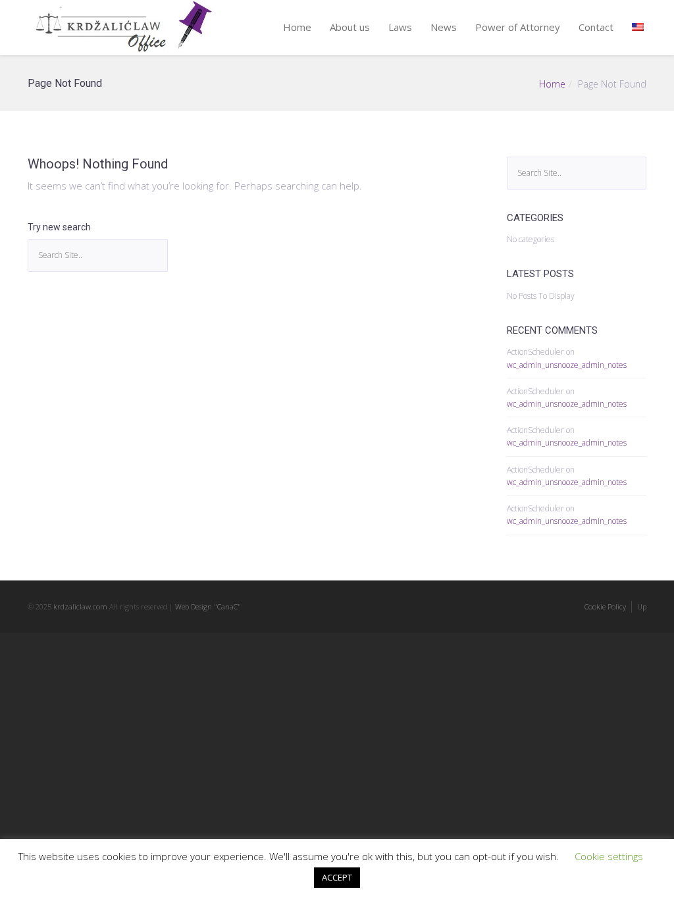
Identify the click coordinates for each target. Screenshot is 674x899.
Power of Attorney (517, 27)
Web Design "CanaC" (208, 606)
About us (350, 27)
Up (641, 606)
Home (297, 27)
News (443, 27)
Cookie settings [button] (609, 856)
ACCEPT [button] (337, 877)
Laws (400, 27)
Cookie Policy (605, 606)
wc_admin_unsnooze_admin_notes (567, 365)
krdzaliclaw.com (80, 606)
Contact (596, 27)
